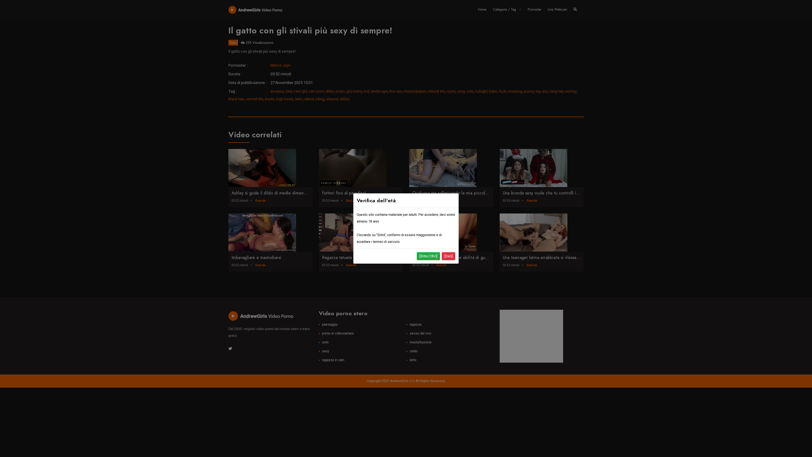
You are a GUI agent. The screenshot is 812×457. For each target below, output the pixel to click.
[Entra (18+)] (428, 256)
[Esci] (448, 256)
